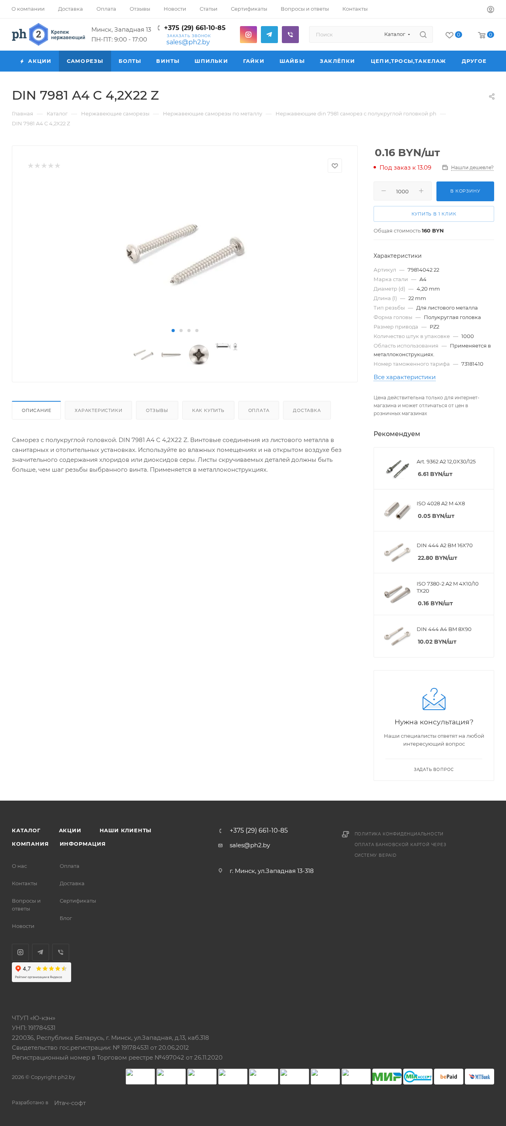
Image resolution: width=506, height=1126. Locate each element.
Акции (70, 830)
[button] (173, 330)
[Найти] (423, 34)
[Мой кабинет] (490, 10)
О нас (19, 866)
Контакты (24, 883)
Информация (83, 844)
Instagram (248, 34)
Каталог (26, 830)
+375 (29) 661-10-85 (195, 28)
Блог (66, 918)
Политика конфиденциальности (399, 834)
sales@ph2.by (188, 42)
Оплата (259, 410)
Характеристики (98, 410)
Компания (30, 844)
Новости (23, 926)
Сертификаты (78, 900)
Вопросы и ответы (26, 904)
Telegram (269, 34)
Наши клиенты (126, 830)
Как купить (208, 410)
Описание (36, 410)
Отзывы (157, 410)
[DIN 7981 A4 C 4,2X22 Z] (185, 254)
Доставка (307, 410)
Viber (290, 34)
